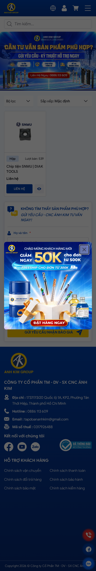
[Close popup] (84, 249)
